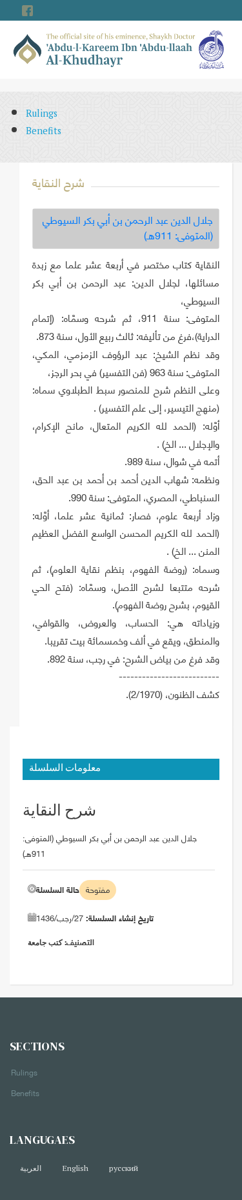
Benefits (43, 131)
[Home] (104, 49)
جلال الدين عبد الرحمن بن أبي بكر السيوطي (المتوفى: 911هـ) (128, 227)
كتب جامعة (45, 942)
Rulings (41, 113)
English (75, 1168)
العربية (30, 1168)
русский (123, 1168)
